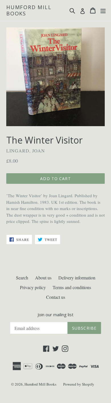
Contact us (55, 297)
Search (22, 278)
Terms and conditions (72, 287)
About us (43, 278)
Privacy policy (33, 287)
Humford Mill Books (29, 10)
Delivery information (76, 278)
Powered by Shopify (78, 384)
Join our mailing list (55, 314)
